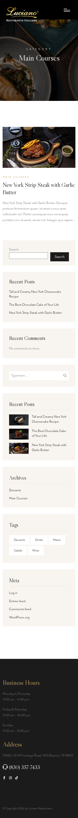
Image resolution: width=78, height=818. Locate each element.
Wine (35, 550)
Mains (57, 540)
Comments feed (20, 609)
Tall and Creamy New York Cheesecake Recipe (35, 294)
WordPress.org (19, 617)
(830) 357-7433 (24, 767)
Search (14, 249)
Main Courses (18, 498)
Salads (18, 550)
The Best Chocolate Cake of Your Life (34, 305)
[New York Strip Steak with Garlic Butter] (19, 448)
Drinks (39, 540)
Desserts (15, 490)
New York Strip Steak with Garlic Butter (39, 188)
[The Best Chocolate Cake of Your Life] (19, 434)
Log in (13, 593)
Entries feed (17, 601)
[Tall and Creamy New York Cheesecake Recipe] (19, 419)
